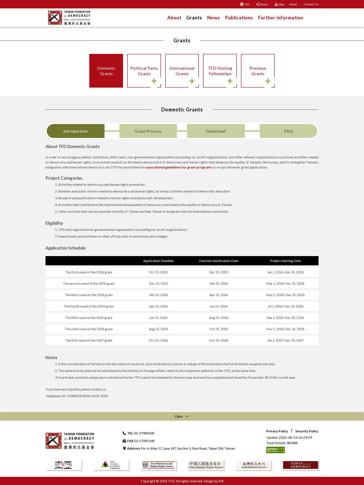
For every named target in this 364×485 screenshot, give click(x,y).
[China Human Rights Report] (205, 465)
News (213, 17)
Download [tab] (216, 131)
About (174, 17)
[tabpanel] (182, 271)
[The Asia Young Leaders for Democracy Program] (111, 465)
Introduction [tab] (75, 131)
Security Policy (306, 431)
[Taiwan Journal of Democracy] (300, 465)
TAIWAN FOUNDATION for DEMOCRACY (69, 18)
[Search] (313, 17)
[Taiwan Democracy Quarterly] (253, 465)
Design (208, 481)
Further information (280, 17)
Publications (239, 17)
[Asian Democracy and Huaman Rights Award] (158, 465)
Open (179, 416)
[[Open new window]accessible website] (275, 449)
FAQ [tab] (288, 131)
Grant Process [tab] (148, 131)
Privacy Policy (277, 431)
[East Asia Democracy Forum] (63, 465)
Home (293, 4)
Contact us (311, 4)
